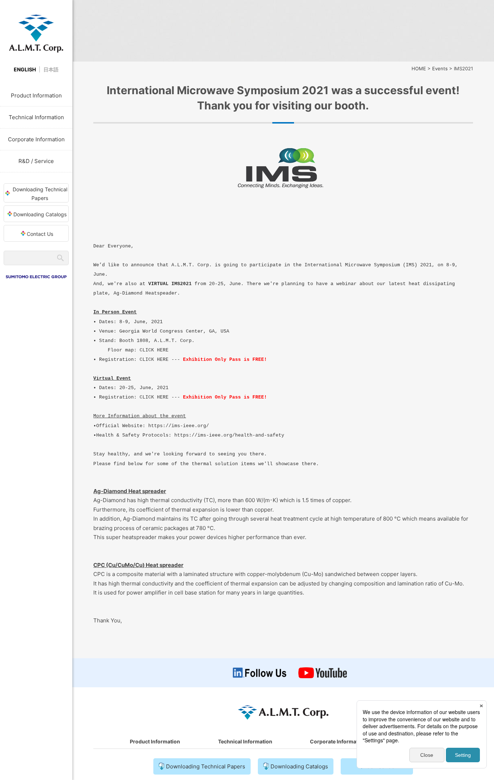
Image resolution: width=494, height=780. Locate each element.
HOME (419, 68)
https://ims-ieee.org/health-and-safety (229, 435)
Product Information (36, 95)
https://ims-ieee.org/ (178, 426)
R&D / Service (36, 161)
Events (440, 68)
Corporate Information (36, 139)
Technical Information (36, 117)
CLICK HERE (154, 350)
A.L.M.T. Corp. (36, 33)
